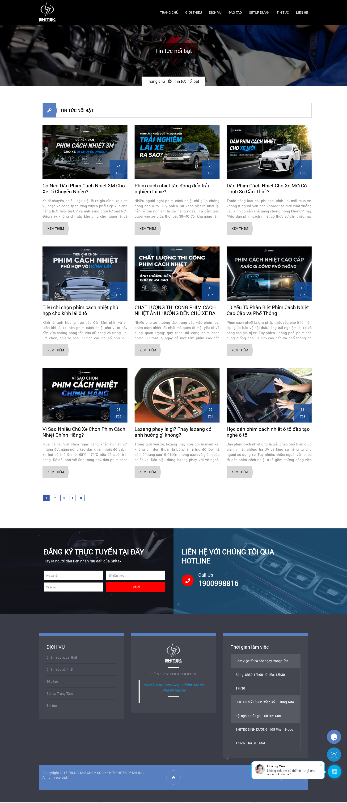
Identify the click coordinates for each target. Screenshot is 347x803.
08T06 (118, 413)
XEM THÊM (55, 228)
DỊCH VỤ (215, 12)
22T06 (118, 291)
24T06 (118, 169)
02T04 (210, 413)
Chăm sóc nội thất (60, 669)
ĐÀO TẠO (235, 12)
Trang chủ (156, 81)
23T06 (210, 169)
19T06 (210, 291)
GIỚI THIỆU (193, 12)
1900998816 (218, 583)
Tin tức (52, 705)
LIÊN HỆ (302, 12)
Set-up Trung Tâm (60, 693)
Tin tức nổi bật (187, 81)
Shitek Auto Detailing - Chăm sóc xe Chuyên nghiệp (173, 687)
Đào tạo (52, 681)
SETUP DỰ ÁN (259, 12)
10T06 (302, 291)
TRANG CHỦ (169, 12)
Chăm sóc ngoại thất (62, 657)
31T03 (302, 413)
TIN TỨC (283, 12)
